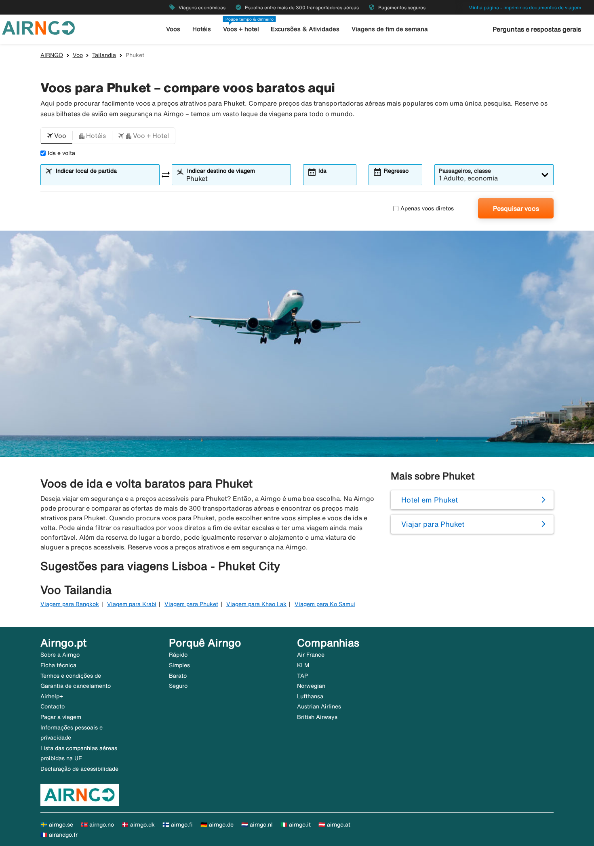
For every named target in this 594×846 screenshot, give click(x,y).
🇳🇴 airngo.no (97, 824)
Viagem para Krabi (131, 604)
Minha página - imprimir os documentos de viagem (524, 7)
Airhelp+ (51, 696)
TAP (302, 675)
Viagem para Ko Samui (325, 604)
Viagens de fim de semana (390, 29)
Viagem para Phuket (191, 604)
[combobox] (105, 178)
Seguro (178, 686)
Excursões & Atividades (305, 29)
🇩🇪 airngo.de (217, 824)
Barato (178, 675)
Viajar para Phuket (432, 524)
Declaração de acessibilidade (79, 769)
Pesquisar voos (516, 208)
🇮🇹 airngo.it (295, 824)
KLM (303, 665)
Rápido (178, 654)
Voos (173, 29)
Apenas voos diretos (427, 208)
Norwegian (311, 686)
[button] (56, 136)
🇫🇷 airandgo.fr (59, 835)
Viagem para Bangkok (69, 604)
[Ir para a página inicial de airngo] (38, 27)
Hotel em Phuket (429, 499)
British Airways (317, 717)
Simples (179, 665)
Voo (78, 55)
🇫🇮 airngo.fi (177, 824)
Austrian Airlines (319, 706)
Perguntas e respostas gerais (537, 29)
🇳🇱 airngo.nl (257, 824)
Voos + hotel (241, 29)
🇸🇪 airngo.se (56, 824)
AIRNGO (51, 55)
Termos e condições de (70, 675)
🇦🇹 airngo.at (334, 824)
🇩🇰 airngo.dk (138, 824)
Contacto (52, 706)
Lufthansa (310, 696)
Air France (310, 654)
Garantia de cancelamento (75, 686)
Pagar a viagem (60, 717)
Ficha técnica (58, 665)
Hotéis (201, 29)
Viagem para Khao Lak (256, 604)
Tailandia (104, 55)
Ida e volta (61, 153)
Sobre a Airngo (60, 654)
